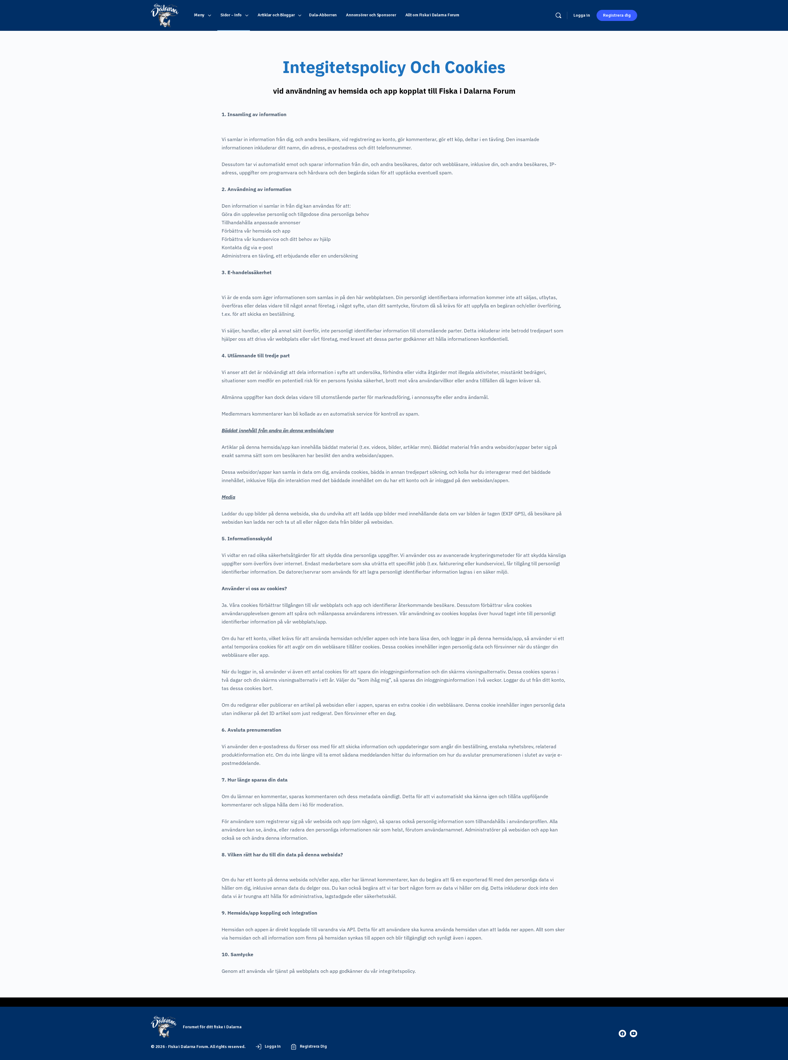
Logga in (581, 15)
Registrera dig (617, 15)
